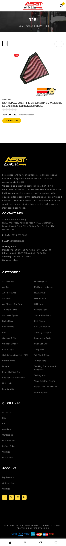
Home (20, 26)
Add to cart (11, 121)
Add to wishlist (51, 91)
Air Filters (6, 99)
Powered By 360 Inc (38, 528)
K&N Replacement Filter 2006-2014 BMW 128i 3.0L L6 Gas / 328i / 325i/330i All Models (32, 104)
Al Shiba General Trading (35, 525)
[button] (61, 5)
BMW (39, 26)
